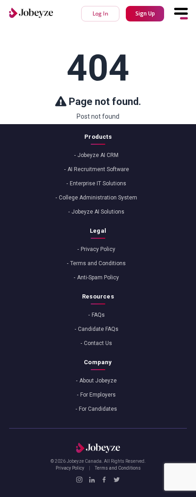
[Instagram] (79, 479)
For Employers (98, 395)
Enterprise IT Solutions (98, 183)
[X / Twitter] (116, 479)
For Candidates (98, 409)
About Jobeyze (98, 380)
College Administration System (98, 197)
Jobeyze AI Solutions (98, 212)
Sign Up (145, 13)
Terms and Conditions (98, 263)
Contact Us (98, 343)
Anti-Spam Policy (98, 277)
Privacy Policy (98, 249)
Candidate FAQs (98, 329)
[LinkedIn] (91, 479)
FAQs (98, 315)
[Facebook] (104, 479)
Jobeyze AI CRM (98, 155)
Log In (100, 13)
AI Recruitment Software (98, 169)
